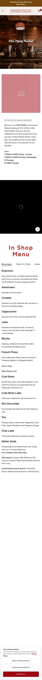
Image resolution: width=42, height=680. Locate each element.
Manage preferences (21, 667)
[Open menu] (2, 11)
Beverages (7, 264)
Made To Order (23, 264)
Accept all (21, 674)
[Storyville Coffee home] (21, 11)
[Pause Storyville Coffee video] (37, 229)
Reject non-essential (21, 661)
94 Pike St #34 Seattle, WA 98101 (18, 120)
